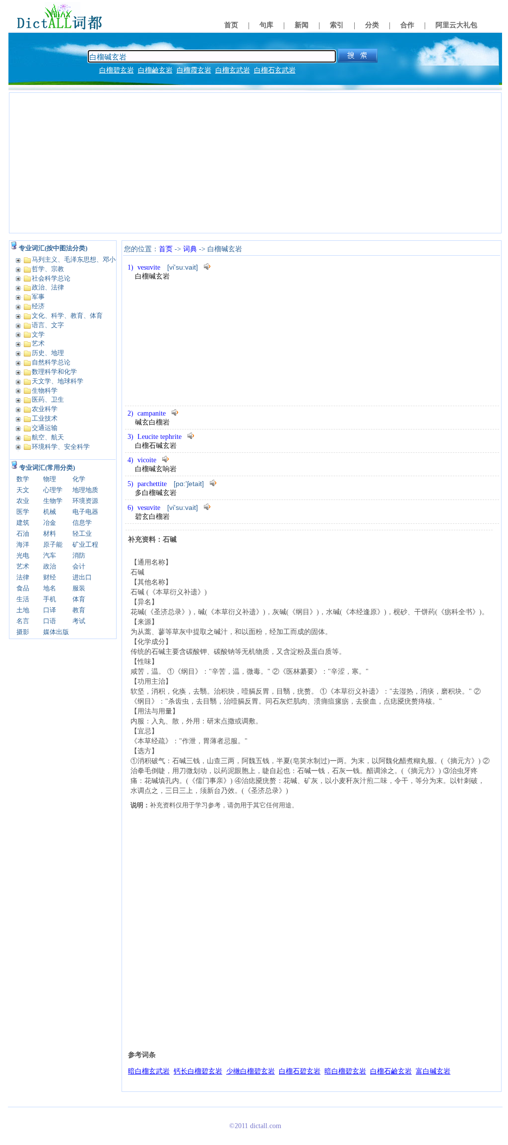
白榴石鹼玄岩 (391, 1071)
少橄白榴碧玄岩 (250, 1071)
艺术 (22, 566)
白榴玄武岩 (232, 70)
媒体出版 (56, 632)
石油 (22, 533)
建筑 (22, 522)
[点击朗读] (208, 266)
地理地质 (85, 490)
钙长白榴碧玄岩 (198, 1071)
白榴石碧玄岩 (299, 1071)
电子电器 (85, 511)
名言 (22, 621)
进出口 (82, 577)
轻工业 (82, 533)
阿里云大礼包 (456, 25)
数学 (22, 479)
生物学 (53, 500)
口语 (49, 621)
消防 (78, 555)
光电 (22, 555)
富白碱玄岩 (433, 1071)
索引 (337, 25)
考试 (78, 621)
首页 (231, 25)
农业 (22, 500)
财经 (49, 577)
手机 (49, 599)
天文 (22, 490)
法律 (22, 577)
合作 (407, 25)
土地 (22, 610)
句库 (266, 25)
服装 (78, 588)
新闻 (302, 25)
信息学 (82, 522)
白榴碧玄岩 (116, 70)
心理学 (53, 490)
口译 (49, 610)
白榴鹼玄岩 (155, 70)
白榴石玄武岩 (275, 70)
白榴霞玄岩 (194, 70)
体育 (78, 599)
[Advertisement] (255, 162)
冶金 (49, 522)
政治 (49, 566)
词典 (190, 249)
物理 (49, 479)
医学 (22, 511)
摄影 (22, 632)
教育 (78, 610)
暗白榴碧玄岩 (345, 1071)
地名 (49, 588)
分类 (372, 25)
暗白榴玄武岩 (149, 1071)
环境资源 (85, 500)
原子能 (53, 544)
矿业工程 (85, 544)
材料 (49, 533)
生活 (22, 599)
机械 (49, 511)
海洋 (22, 544)
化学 (78, 479)
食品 (22, 588)
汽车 (49, 555)
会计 (78, 566)
